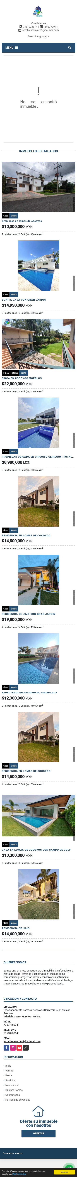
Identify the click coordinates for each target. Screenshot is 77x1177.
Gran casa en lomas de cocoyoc (22, 221)
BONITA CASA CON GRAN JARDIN (24, 299)
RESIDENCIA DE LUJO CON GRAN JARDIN (28, 614)
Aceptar (64, 1172)
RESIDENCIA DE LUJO (16, 928)
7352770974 (50, 26)
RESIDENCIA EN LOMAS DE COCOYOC (26, 535)
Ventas (9, 1070)
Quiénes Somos (14, 1090)
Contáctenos (12, 1094)
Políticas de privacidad (17, 1099)
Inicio (8, 1065)
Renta (8, 1075)
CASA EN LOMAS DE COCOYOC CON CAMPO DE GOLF (36, 849)
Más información (19, 1173)
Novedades (11, 1085)
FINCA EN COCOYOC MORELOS (22, 378)
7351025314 (30, 26)
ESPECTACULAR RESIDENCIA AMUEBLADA (29, 692)
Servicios (10, 1080)
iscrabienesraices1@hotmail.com (22, 1041)
